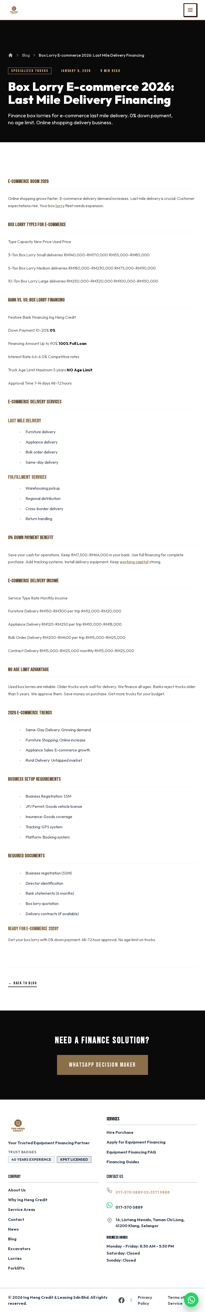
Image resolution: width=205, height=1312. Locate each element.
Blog (26, 55)
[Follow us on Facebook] (121, 1300)
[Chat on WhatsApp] (191, 1298)
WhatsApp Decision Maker (102, 1064)
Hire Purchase (120, 1132)
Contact (16, 1219)
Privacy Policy (145, 1300)
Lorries (15, 1258)
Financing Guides (122, 1161)
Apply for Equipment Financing (136, 1142)
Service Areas (21, 1209)
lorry (60, 205)
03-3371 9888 (157, 1192)
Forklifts (16, 1268)
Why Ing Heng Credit (28, 1199)
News (13, 1229)
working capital (134, 561)
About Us (17, 1189)
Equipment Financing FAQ (131, 1152)
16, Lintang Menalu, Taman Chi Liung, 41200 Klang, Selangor (150, 1222)
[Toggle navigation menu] (190, 10)
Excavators (19, 1248)
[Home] (10, 55)
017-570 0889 (129, 1192)
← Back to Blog (22, 983)
